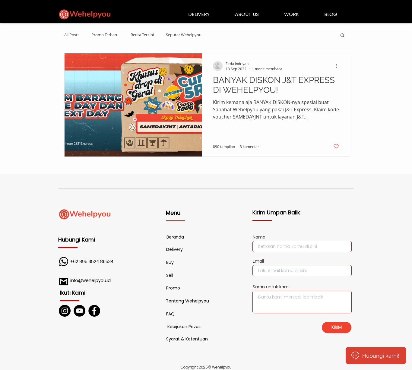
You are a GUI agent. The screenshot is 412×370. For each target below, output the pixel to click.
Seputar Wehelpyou (183, 35)
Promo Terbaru (105, 35)
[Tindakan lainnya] (338, 66)
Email (258, 261)
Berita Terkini (142, 35)
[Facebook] (94, 311)
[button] (342, 36)
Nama (259, 237)
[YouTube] (79, 311)
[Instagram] (65, 311)
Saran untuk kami (271, 287)
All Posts (71, 35)
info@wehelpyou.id (90, 280)
